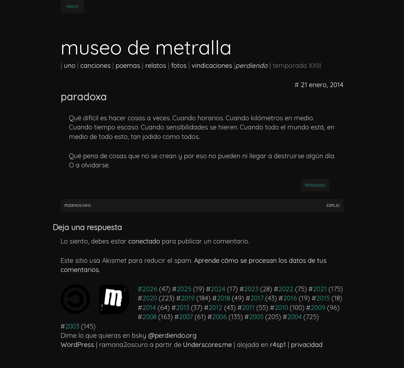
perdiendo (315, 185)
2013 (182, 307)
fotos (179, 65)
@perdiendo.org (172, 335)
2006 (219, 317)
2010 (281, 307)
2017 (257, 298)
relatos (155, 65)
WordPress (77, 344)
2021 (320, 289)
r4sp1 (278, 344)
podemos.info (77, 205)
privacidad (307, 344)
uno (69, 65)
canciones (95, 65)
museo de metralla (146, 47)
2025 (184, 289)
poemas (128, 65)
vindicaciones (212, 65)
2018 (223, 298)
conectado (144, 241)
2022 (285, 289)
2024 (218, 289)
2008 (149, 317)
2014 (149, 307)
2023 (251, 289)
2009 (318, 307)
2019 (188, 298)
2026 (149, 289)
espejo (333, 205)
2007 (186, 317)
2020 (149, 298)
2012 (215, 307)
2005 (256, 317)
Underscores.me (207, 344)
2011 (248, 307)
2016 (290, 298)
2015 (323, 298)
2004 (294, 317)
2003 (72, 326)
